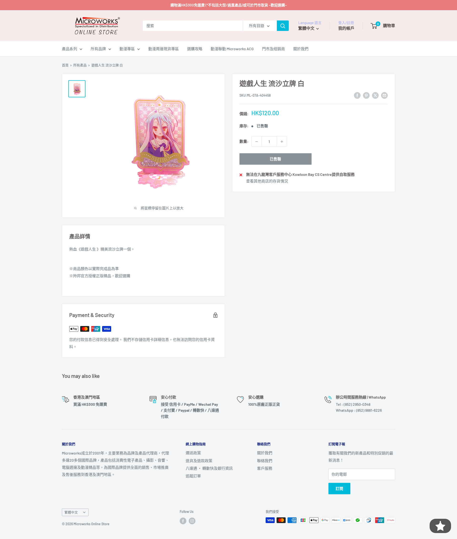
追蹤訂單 (193, 476)
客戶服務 (264, 468)
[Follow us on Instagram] (192, 520)
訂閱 (339, 488)
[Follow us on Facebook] (183, 520)
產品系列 (69, 48)
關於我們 (300, 48)
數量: (243, 141)
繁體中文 (71, 512)
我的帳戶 (346, 28)
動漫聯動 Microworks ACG (232, 48)
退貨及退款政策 (199, 460)
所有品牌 (98, 48)
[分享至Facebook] (357, 95)
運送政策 (193, 452)
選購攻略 (194, 48)
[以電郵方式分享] (384, 95)
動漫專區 (127, 48)
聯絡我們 (264, 460)
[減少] (257, 142)
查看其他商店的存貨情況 (267, 181)
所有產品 (80, 65)
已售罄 (275, 159)
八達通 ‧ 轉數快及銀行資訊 (209, 468)
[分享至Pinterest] (366, 95)
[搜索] (283, 25)
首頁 (65, 65)
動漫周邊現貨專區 (163, 48)
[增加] (282, 142)
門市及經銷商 (273, 48)
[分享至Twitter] (375, 95)
